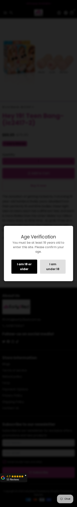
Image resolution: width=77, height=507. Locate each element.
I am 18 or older (24, 266)
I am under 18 (52, 266)
